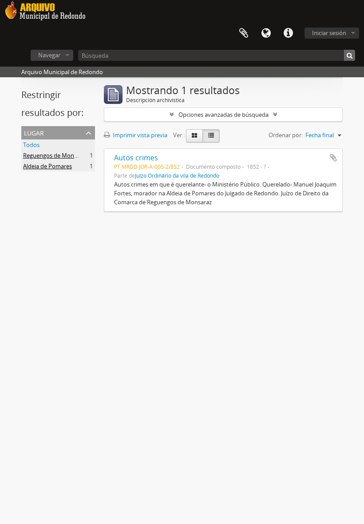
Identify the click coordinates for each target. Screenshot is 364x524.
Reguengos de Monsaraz (55, 155)
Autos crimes (136, 158)
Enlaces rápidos (288, 33)
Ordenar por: (286, 135)
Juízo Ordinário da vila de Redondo (177, 175)
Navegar (49, 55)
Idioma (266, 33)
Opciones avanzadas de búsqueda (223, 115)
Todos (31, 145)
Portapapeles (244, 33)
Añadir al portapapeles (333, 157)
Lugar (34, 132)
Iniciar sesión (329, 33)
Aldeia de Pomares (47, 166)
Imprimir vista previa (139, 135)
